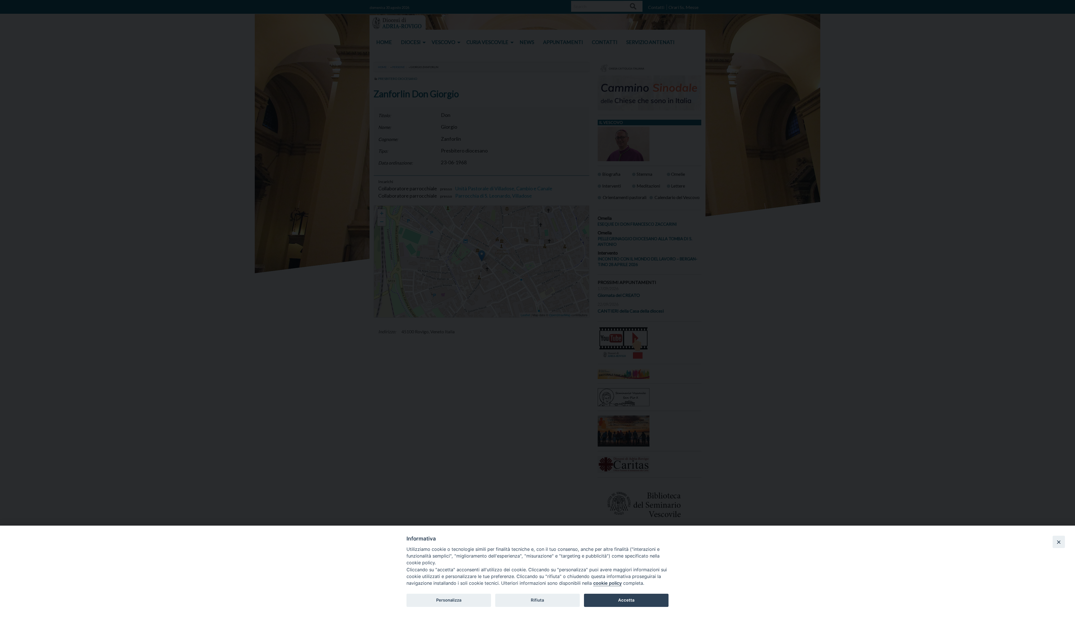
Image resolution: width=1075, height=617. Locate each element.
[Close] (1059, 542)
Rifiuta (537, 600)
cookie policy (607, 583)
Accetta (626, 600)
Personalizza (448, 600)
